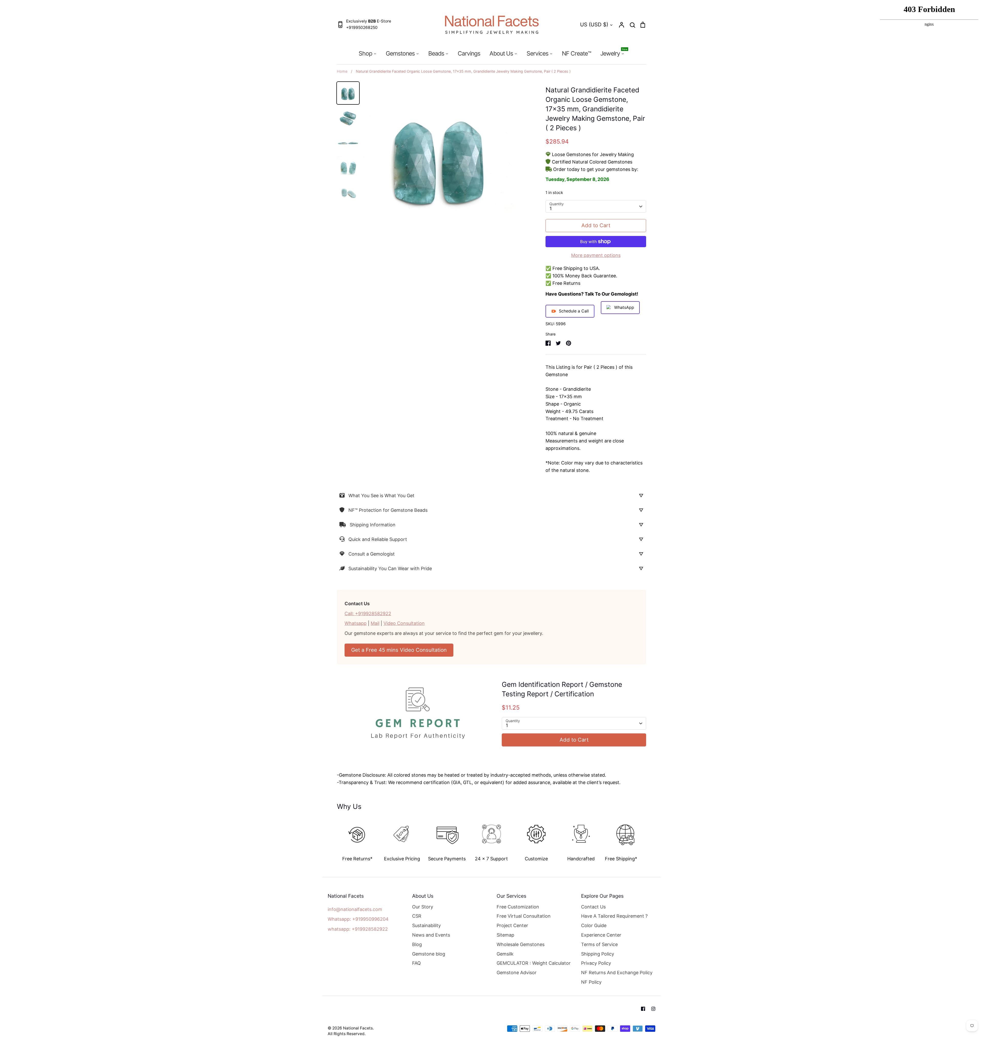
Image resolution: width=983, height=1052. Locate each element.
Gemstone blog (428, 954)
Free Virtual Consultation (524, 916)
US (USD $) (594, 24)
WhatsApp (624, 307)
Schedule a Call (574, 310)
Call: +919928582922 (368, 613)
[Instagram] (653, 1009)
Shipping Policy (597, 954)
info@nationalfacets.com (355, 909)
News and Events (431, 935)
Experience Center (601, 935)
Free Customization (518, 906)
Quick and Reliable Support (377, 539)
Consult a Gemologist (371, 554)
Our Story (422, 906)
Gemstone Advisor (517, 972)
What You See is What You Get (381, 495)
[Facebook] (643, 1009)
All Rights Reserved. (347, 1033)
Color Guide (593, 925)
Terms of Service (599, 944)
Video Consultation (404, 623)
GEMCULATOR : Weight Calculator (534, 963)
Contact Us (593, 906)
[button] (333, 838)
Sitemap (505, 935)
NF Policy (591, 982)
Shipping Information (373, 524)
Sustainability (426, 925)
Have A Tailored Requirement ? (614, 916)
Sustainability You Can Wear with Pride (390, 568)
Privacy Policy (596, 963)
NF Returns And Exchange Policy (617, 972)
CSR (416, 916)
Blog (417, 944)
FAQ (416, 963)
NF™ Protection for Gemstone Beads (388, 510)
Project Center (512, 925)
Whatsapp (356, 623)
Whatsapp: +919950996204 (358, 919)
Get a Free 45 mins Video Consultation (399, 650)
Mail (375, 623)
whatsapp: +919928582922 (358, 929)
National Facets (358, 1028)
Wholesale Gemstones (520, 944)
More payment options (596, 255)
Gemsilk (505, 954)
